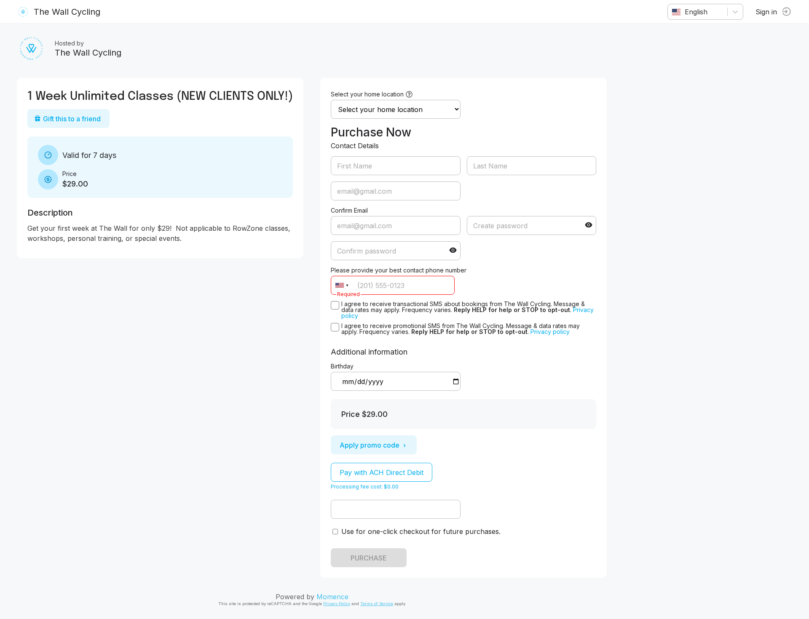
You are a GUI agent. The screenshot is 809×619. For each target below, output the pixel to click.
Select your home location (367, 94)
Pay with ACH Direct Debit (381, 472)
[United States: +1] (341, 285)
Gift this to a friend (72, 119)
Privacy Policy (336, 603)
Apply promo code (369, 445)
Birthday (342, 366)
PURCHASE (369, 558)
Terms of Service (376, 603)
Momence (332, 596)
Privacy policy (550, 331)
